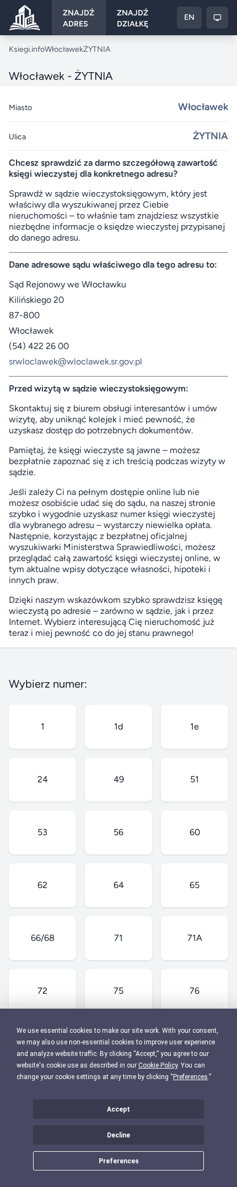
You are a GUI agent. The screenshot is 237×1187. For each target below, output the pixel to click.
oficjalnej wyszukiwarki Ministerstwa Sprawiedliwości (98, 541)
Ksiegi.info (27, 49)
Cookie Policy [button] (157, 1065)
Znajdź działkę (132, 18)
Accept (118, 1109)
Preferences (119, 1161)
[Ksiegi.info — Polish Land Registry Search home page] (25, 18)
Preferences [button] (190, 1077)
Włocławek (64, 49)
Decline (118, 1135)
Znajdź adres (78, 18)
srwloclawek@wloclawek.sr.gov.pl (75, 361)
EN (189, 17)
